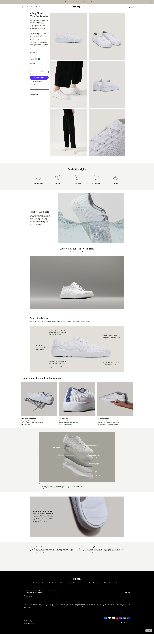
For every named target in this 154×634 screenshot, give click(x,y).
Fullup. (31, 621)
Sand (36, 59)
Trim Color (32, 56)
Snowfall (31, 59)
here (81, 488)
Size (31, 48)
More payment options (39, 81)
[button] (128, 7)
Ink (39, 59)
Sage (33, 59)
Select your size (33, 52)
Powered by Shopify (29, 623)
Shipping (32, 66)
